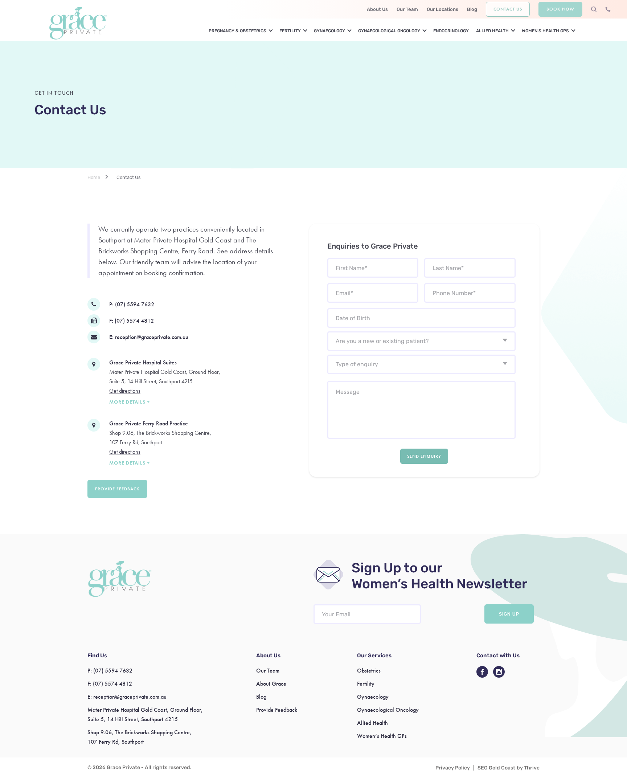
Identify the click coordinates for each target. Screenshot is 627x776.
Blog (472, 9)
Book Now (560, 9)
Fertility (290, 30)
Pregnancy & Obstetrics (237, 30)
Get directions (124, 391)
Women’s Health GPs (545, 30)
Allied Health (492, 30)
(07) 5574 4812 (134, 320)
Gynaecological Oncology (389, 30)
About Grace (271, 683)
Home (93, 177)
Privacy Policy (452, 768)
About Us (377, 9)
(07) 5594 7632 (134, 304)
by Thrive (528, 768)
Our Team (407, 9)
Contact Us (507, 9)
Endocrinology (451, 30)
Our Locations (442, 9)
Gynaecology (329, 30)
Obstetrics (369, 670)
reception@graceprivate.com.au (151, 337)
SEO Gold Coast (496, 768)
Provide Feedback (117, 489)
